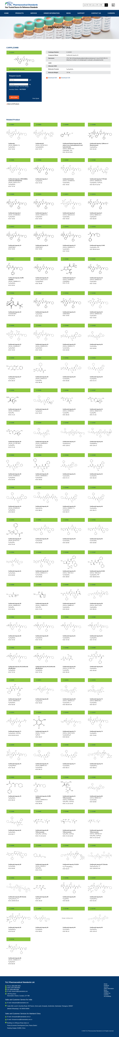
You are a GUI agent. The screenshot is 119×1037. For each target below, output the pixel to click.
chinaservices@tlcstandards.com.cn (22, 1019)
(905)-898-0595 (14, 989)
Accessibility (107, 996)
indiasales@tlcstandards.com (20, 1002)
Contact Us (96, 13)
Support (81, 13)
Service (33, 13)
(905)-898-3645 (16, 986)
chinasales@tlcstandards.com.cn (21, 1016)
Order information (52, 13)
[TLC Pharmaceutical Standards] (26, 5)
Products (19, 13)
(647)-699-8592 (15, 987)
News (68, 13)
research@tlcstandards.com (20, 991)
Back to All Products (12, 104)
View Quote (35, 98)
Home (6, 13)
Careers (111, 13)
